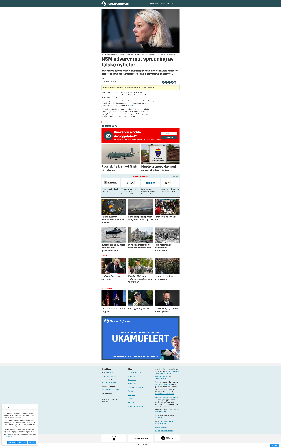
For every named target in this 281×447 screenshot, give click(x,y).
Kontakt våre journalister (109, 376)
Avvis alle (31, 442)
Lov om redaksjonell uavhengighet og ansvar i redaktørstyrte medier (167, 374)
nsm (113, 122)
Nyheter (152, 3)
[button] (174, 176)
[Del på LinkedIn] (169, 82)
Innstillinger (274, 445)
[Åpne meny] (178, 4)
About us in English (161, 427)
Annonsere (131, 376)
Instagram (131, 395)
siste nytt (119, 122)
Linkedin (130, 399)
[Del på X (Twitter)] (166, 82)
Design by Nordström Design (164, 431)
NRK (131, 105)
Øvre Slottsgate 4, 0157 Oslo (110, 390)
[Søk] (172, 3)
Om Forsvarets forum (134, 372)
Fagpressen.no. (8, 436)
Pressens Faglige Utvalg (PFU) (166, 397)
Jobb (168, 3)
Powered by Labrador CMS (140, 444)
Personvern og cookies (135, 387)
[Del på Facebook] (163, 82)
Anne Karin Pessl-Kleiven (109, 382)
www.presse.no (160, 411)
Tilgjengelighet (132, 383)
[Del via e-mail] (172, 82)
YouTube (131, 402)
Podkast (163, 3)
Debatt (157, 3)
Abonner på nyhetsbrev (135, 406)
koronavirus (106, 122)
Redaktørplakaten (160, 378)
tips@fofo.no (110, 372)
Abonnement (132, 380)
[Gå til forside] (114, 3)
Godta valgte (22, 442)
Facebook (131, 391)
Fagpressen (158, 417)
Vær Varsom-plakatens (163, 384)
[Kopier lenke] (175, 82)
